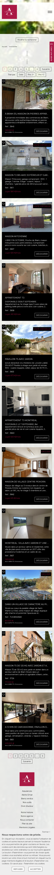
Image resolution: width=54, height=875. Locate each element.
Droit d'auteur (27, 806)
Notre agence (27, 816)
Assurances (27, 791)
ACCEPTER (35, 869)
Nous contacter (27, 820)
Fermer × (46, 832)
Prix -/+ (31, 75)
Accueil (4, 46)
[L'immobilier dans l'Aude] (9, 12)
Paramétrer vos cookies (34, 863)
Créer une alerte (51, 53)
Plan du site (27, 824)
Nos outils (27, 802)
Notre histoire (27, 812)
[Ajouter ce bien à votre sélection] (4, 81)
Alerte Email (27, 795)
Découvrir (42, 131)
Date (21, 75)
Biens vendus (27, 798)
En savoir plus (16, 863)
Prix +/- (41, 75)
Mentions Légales (27, 827)
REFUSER (18, 869)
